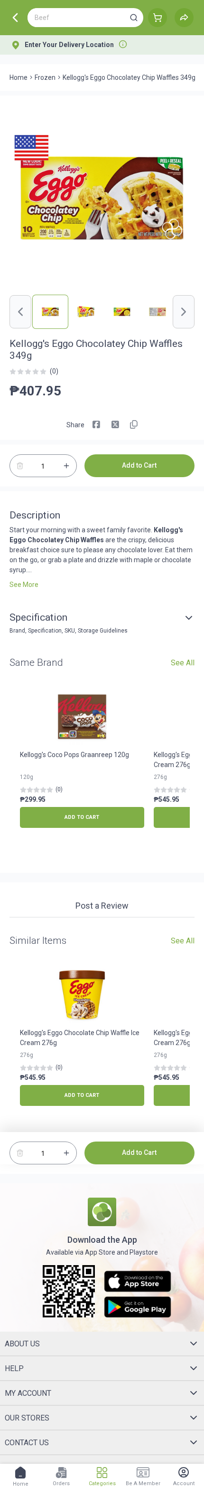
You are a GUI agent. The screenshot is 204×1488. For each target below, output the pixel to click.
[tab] (102, 907)
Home (18, 77)
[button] (134, 17)
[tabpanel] (102, 922)
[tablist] (102, 907)
